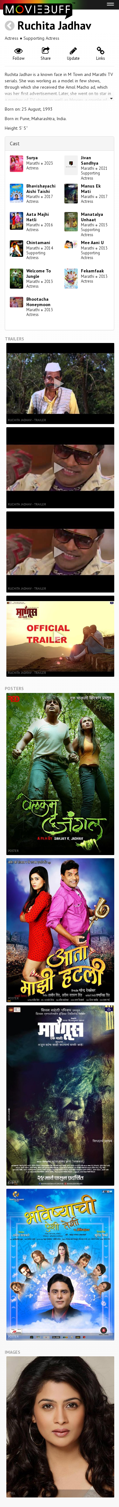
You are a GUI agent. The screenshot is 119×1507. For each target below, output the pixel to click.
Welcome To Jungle (38, 273)
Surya (32, 158)
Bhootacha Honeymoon (38, 301)
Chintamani (38, 242)
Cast (15, 143)
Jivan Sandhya (89, 160)
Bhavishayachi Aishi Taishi (41, 188)
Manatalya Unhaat (92, 217)
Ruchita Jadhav (54, 25)
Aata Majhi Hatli (37, 217)
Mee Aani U (92, 242)
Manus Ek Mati (91, 188)
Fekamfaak (92, 271)
